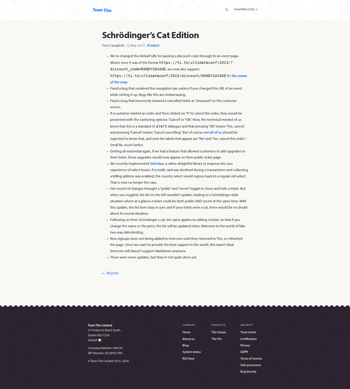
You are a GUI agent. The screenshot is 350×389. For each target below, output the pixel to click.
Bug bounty (248, 371)
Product (153, 45)
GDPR (244, 352)
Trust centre (248, 332)
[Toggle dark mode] (227, 9)
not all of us (213, 132)
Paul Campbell (113, 45)
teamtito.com (244, 9)
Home (186, 332)
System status (191, 352)
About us (188, 339)
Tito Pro (216, 339)
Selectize (157, 164)
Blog (185, 345)
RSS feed (188, 358)
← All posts (110, 273)
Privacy (245, 345)
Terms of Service (251, 358)
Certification (248, 339)
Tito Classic (218, 332)
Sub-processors (250, 365)
